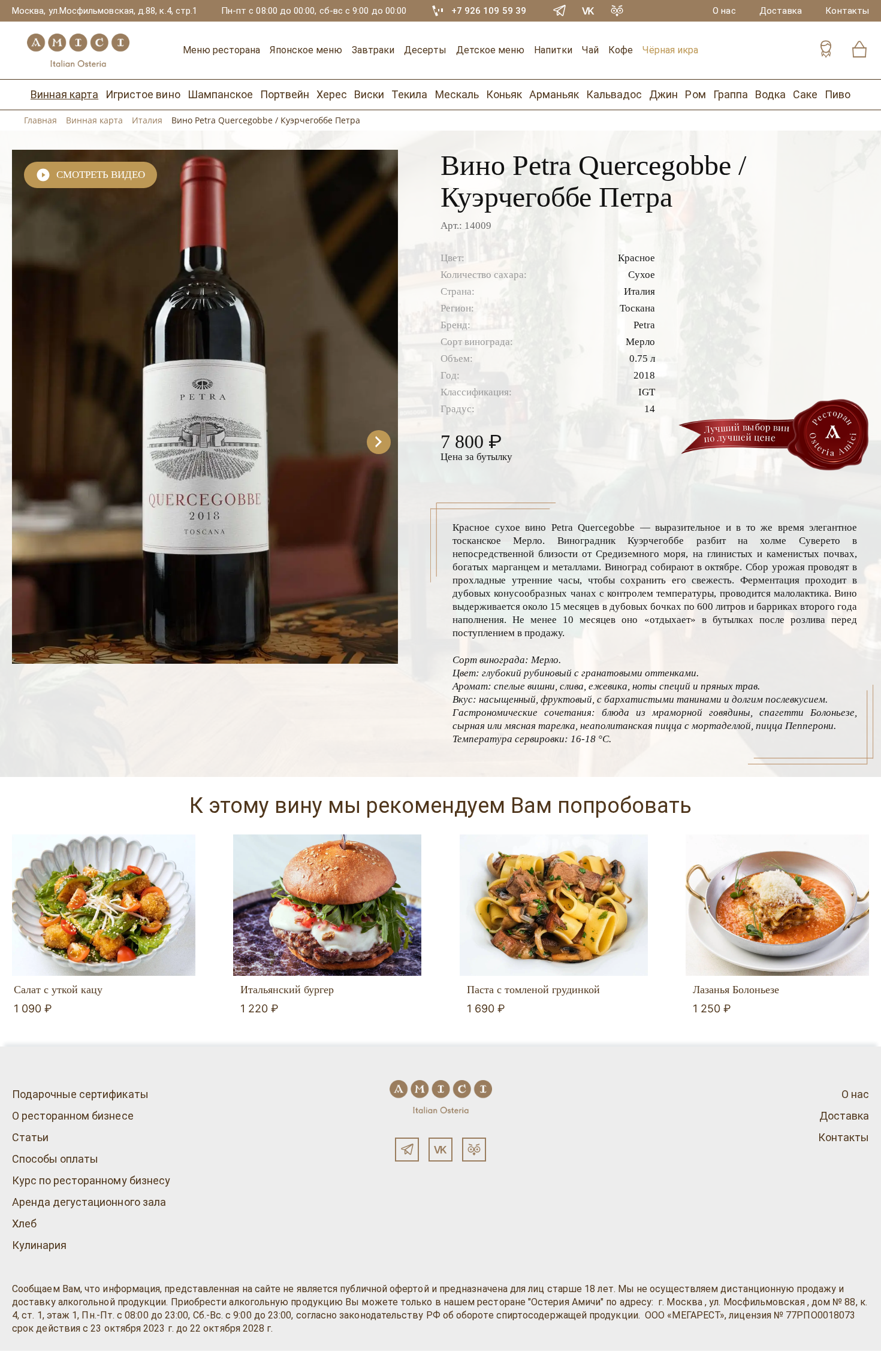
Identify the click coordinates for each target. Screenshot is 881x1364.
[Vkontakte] (588, 10)
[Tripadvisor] (617, 10)
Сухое (641, 274)
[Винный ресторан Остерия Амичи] (78, 50)
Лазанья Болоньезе (736, 990)
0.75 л (642, 358)
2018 (644, 375)
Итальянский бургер (287, 990)
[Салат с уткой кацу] (101, 905)
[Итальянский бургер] (327, 905)
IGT (646, 392)
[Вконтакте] (440, 1150)
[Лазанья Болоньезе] (780, 905)
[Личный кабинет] (825, 51)
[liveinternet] (26, 1357)
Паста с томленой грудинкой (533, 990)
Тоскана (637, 308)
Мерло (640, 341)
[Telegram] (559, 10)
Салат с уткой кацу (58, 990)
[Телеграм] (407, 1150)
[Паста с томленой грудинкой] (554, 905)
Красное (636, 258)
